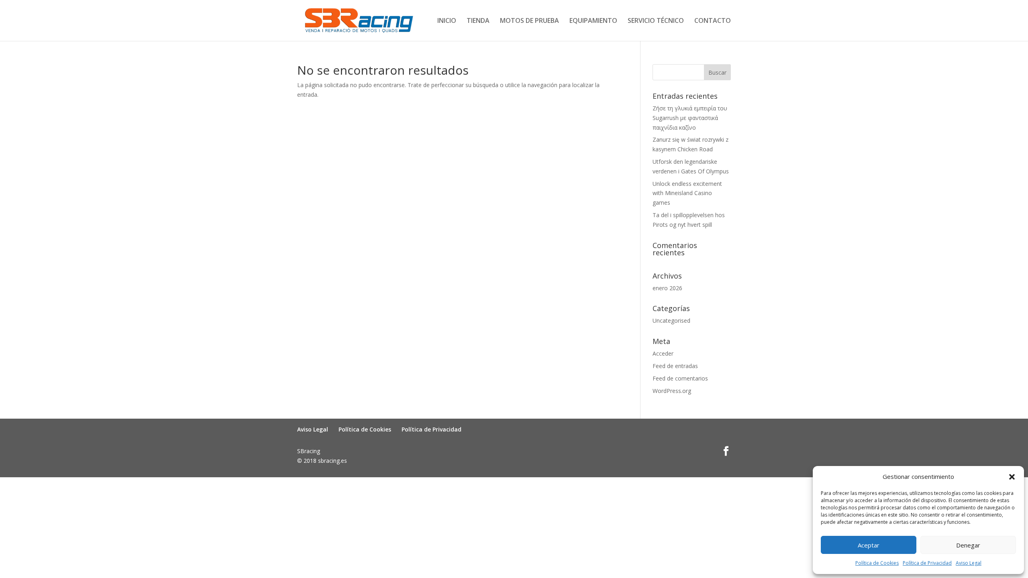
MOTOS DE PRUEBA (529, 21)
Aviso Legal (968, 563)
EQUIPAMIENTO (593, 21)
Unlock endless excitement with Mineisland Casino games (687, 193)
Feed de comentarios (680, 378)
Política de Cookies (877, 563)
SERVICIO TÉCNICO (656, 21)
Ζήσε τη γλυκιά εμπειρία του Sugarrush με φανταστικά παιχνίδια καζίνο (690, 117)
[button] (1012, 477)
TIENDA (478, 21)
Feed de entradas (675, 366)
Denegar (968, 545)
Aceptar (868, 545)
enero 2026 (667, 288)
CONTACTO (712, 21)
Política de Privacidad (927, 563)
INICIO (446, 21)
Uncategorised (671, 320)
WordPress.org (672, 391)
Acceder (663, 353)
